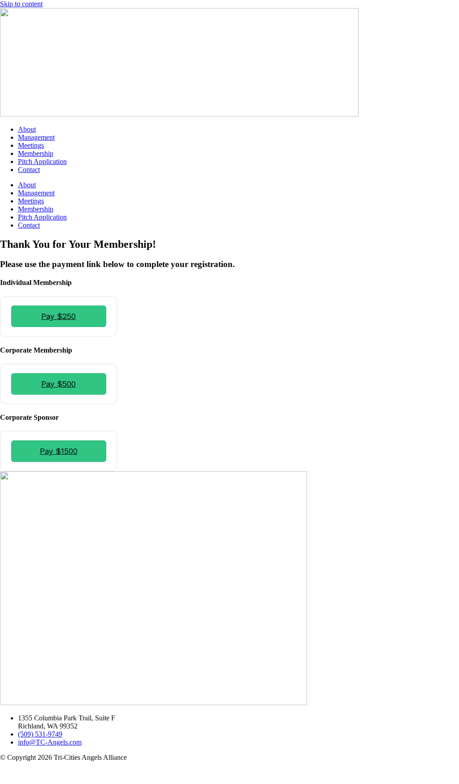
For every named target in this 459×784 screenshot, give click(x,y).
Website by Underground (35, 772)
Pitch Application (42, 161)
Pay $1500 (59, 451)
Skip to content (21, 4)
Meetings (31, 145)
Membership (35, 153)
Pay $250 (58, 316)
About (27, 129)
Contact (29, 169)
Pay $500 (58, 383)
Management (36, 137)
